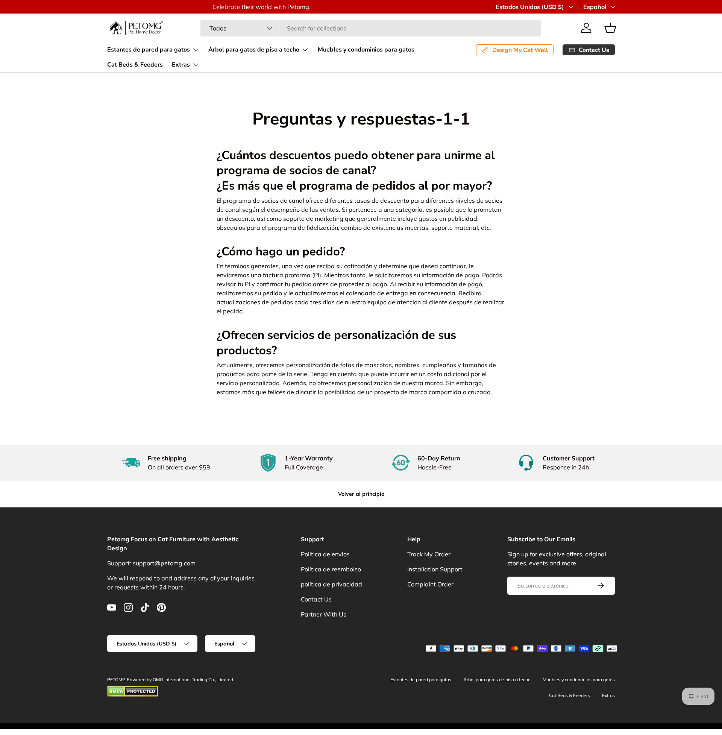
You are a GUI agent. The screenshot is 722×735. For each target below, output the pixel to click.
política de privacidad (331, 584)
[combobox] (370, 28)
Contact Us (316, 599)
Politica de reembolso (331, 569)
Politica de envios (325, 554)
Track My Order (428, 554)
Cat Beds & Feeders (135, 65)
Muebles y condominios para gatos (366, 50)
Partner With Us (323, 614)
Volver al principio (361, 494)
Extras (181, 65)
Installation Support (435, 569)
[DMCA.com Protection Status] (132, 689)
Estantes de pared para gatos (148, 50)
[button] (610, 28)
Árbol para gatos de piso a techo (253, 50)
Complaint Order (430, 584)
